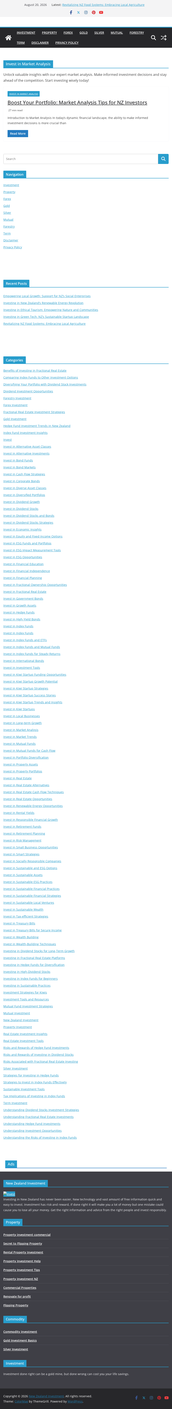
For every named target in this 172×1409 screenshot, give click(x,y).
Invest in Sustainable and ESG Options (30, 868)
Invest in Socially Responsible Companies (32, 861)
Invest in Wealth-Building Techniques (29, 944)
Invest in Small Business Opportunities (30, 847)
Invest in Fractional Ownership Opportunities (35, 585)
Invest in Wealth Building (21, 937)
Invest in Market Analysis (23, 93)
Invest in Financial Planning (22, 578)
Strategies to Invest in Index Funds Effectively (35, 1082)
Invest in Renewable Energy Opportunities (33, 806)
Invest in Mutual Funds (19, 744)
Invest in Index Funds (18, 626)
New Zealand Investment (20, 1020)
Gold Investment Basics (20, 1340)
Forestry (137, 33)
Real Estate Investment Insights (25, 1034)
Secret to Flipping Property (22, 1243)
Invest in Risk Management (22, 840)
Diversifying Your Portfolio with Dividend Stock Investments (44, 384)
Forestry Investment (17, 398)
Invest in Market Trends (20, 737)
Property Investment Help (22, 1261)
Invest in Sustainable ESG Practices (27, 882)
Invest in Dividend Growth (21, 502)
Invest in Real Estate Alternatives (26, 785)
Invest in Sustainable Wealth (23, 909)
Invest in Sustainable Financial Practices (31, 889)
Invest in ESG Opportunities (22, 557)
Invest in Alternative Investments (26, 453)
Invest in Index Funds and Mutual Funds (31, 647)
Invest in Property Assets (20, 764)
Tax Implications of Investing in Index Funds (34, 1096)
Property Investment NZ (20, 1279)
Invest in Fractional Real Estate (24, 592)
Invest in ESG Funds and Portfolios (27, 543)
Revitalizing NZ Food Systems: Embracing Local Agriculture (103, 5)
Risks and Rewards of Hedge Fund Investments (36, 1048)
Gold (83, 33)
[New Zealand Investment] (8, 38)
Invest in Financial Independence (26, 571)
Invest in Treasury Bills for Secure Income (32, 930)
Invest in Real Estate (17, 778)
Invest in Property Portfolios (22, 771)
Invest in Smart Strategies (21, 854)
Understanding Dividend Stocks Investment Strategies (41, 1110)
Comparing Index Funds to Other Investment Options (40, 377)
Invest (7, 440)
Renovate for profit (17, 1296)
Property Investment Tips (21, 1270)
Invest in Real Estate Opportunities (27, 799)
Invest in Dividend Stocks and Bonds (28, 516)
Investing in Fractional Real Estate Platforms (34, 958)
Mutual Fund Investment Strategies (28, 1006)
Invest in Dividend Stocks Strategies (28, 523)
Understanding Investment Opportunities (32, 1131)
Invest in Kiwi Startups (19, 709)
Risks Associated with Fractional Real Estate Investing (40, 1062)
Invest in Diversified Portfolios (24, 495)
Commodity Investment (20, 1332)
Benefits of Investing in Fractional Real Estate (34, 371)
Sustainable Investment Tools (24, 1089)
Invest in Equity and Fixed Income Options (33, 536)
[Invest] (9, 1194)
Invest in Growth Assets (19, 605)
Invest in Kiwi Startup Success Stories (29, 695)
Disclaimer (40, 43)
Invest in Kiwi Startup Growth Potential (30, 681)
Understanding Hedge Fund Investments (31, 1124)
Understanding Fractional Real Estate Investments (38, 1117)
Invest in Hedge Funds (19, 612)
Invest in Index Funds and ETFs (25, 640)
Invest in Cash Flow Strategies (24, 474)
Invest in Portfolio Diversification (26, 757)
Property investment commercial (27, 1235)
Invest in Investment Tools (21, 668)
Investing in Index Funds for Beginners (30, 979)
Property (49, 33)
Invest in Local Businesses (21, 716)
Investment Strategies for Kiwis (25, 992)
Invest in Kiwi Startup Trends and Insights (32, 702)
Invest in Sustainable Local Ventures (28, 903)
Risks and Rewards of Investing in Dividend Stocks (38, 1055)
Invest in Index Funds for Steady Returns (31, 654)
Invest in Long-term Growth (22, 723)
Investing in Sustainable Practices (27, 985)
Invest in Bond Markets (19, 467)
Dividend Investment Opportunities (28, 391)
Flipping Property (15, 1305)
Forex (68, 33)
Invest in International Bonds (23, 661)
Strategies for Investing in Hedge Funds (31, 1075)
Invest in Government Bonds (23, 599)
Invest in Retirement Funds (22, 827)
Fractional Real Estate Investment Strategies (34, 412)
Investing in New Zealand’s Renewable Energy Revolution (43, 303)
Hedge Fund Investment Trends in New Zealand (36, 426)
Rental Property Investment (23, 1252)
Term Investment (15, 1103)
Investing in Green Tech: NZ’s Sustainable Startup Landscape (46, 317)
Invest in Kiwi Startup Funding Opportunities (34, 675)
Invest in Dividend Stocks (20, 509)
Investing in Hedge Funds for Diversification (34, 965)
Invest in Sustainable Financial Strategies (32, 896)
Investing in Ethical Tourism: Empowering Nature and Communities (50, 310)
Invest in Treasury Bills (19, 923)
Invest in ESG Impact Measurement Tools (32, 550)
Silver (99, 33)
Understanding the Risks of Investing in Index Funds (40, 1138)
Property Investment (17, 1027)
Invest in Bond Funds (18, 460)
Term (21, 43)
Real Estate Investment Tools (23, 1041)
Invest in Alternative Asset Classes (27, 447)
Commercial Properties (19, 1288)
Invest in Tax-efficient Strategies (25, 916)
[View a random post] (164, 38)
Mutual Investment (16, 1013)
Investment (26, 33)
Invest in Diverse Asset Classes (24, 488)
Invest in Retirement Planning (24, 833)
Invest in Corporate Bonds (21, 481)
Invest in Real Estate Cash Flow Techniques (33, 792)
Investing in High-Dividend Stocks (26, 972)
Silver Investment (15, 1068)
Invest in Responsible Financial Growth (30, 820)
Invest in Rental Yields (18, 813)
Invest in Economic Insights (22, 529)
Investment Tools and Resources (26, 999)
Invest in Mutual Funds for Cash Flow (29, 751)
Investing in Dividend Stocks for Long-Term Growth (39, 951)
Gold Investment (14, 419)
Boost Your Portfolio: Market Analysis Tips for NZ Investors (77, 102)
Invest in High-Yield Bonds (21, 619)
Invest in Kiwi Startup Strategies (25, 688)
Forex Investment (15, 405)
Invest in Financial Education (23, 564)
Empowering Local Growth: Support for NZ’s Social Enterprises (47, 296)
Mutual (117, 33)
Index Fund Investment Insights (25, 433)
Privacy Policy (66, 43)
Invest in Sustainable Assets (23, 875)
